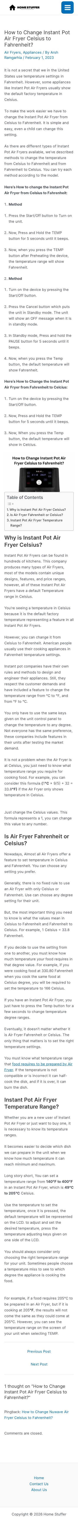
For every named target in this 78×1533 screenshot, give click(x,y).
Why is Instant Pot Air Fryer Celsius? (38, 510)
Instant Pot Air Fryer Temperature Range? (36, 522)
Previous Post (39, 1351)
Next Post (39, 1364)
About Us (39, 1490)
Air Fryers (12, 52)
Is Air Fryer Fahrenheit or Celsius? (36, 515)
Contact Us (39, 1484)
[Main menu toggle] (67, 7)
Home (39, 1478)
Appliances (32, 52)
